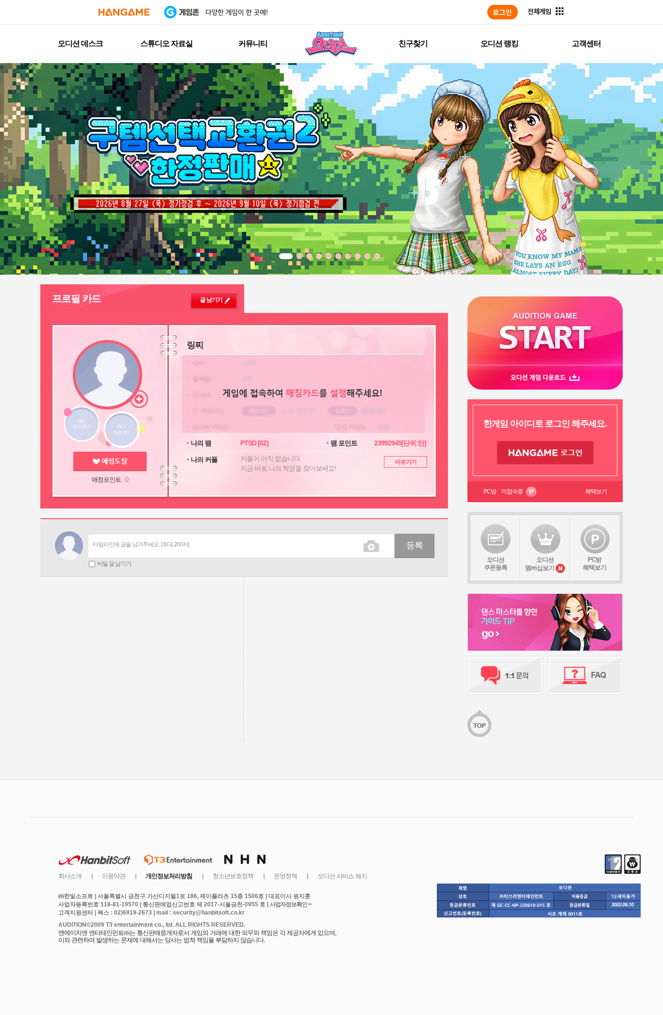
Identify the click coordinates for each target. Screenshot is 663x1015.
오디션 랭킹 (499, 43)
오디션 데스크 (80, 43)
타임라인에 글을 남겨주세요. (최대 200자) (141, 544)
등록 (414, 545)
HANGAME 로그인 (545, 452)
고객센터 (586, 43)
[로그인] (502, 12)
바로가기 (405, 461)
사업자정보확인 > (290, 904)
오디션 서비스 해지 (342, 876)
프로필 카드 (76, 298)
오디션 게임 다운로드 (545, 377)
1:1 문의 (505, 675)
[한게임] (124, 12)
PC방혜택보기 (594, 563)
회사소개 (70, 876)
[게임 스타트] (545, 330)
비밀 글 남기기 (114, 563)
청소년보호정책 (233, 876)
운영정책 (285, 876)
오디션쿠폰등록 (495, 563)
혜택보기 (596, 491)
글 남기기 (211, 299)
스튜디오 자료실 (166, 43)
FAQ (585, 675)
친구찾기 (413, 43)
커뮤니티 (252, 43)
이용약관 (113, 876)
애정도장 (110, 461)
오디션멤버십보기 (539, 564)
